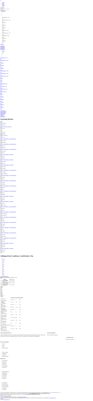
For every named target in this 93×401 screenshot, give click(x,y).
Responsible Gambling (5, 356)
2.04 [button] (1, 216)
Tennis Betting (4, 389)
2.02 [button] (1, 164)
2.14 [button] (1, 179)
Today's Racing (2, 110)
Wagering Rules (4, 353)
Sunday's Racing (3, 113)
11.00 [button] (16, 307)
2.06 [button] (1, 158)
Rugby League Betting (5, 386)
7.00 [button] (16, 314)
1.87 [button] (1, 172)
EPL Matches (2, 48)
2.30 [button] (16, 317)
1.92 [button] (1, 146)
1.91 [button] (1, 141)
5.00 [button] (20, 323)
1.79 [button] (1, 204)
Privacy (3, 346)
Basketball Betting (4, 374)
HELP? (4, 10)
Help (3, 4)
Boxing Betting (4, 375)
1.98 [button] (1, 205)
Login (1, 7)
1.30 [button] (20, 317)
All (2, 53)
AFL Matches (2, 45)
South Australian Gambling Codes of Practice (33, 394)
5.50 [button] (16, 320)
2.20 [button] (20, 314)
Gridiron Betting (4, 382)
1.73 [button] (1, 157)
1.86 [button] (1, 167)
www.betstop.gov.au (52, 397)
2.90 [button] (20, 307)
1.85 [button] (1, 143)
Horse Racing (4, 363)
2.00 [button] (1, 136)
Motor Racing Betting (5, 385)
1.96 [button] (1, 252)
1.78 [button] (1, 188)
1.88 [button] (1, 245)
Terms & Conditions (5, 352)
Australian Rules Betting (5, 371)
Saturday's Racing (3, 112)
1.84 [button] (1, 148)
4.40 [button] (1, 132)
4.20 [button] (20, 304)
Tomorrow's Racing (3, 111)
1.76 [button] (1, 162)
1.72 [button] (1, 209)
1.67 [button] (1, 129)
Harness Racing (4, 361)
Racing (3, 2)
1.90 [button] (1, 153)
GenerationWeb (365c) (7, 399)
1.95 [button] (1, 195)
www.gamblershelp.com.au (45, 393)
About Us (3, 343)
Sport (3, 51)
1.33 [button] (1, 125)
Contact (3, 5)
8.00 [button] (20, 299)
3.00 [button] (1, 124)
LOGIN (1, 10)
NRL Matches (2, 46)
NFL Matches (2, 47)
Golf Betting (4, 378)
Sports (3, 3)
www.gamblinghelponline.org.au (34, 393)
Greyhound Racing (4, 360)
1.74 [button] (1, 183)
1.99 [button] (1, 190)
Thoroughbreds (2, 114)
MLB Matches (2, 49)
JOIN (3, 7)
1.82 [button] (1, 193)
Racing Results (2, 116)
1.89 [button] (1, 174)
